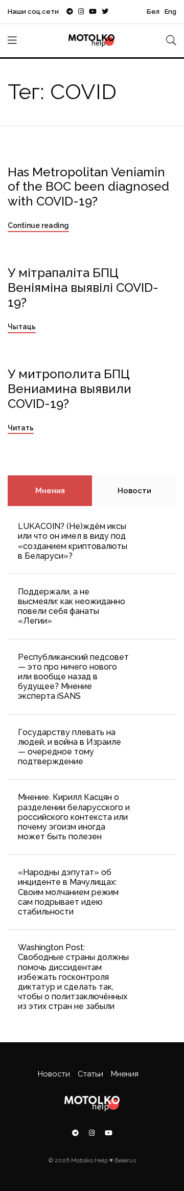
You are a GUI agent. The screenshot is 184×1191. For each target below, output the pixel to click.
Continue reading (38, 225)
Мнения (50, 490)
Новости (134, 490)
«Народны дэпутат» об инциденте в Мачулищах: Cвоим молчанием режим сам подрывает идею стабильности (68, 892)
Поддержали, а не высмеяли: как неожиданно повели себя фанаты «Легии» (71, 606)
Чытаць (22, 327)
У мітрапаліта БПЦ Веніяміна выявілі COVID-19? (83, 287)
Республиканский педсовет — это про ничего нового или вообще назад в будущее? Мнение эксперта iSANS (73, 676)
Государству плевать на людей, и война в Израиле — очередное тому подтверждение (69, 747)
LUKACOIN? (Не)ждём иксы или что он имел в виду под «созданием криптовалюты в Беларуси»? (72, 541)
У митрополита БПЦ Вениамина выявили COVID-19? (69, 389)
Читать (21, 428)
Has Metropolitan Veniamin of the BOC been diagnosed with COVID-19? (88, 187)
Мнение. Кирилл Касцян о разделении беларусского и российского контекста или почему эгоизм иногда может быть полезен (74, 816)
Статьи (90, 1074)
